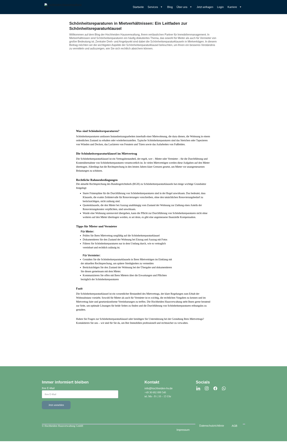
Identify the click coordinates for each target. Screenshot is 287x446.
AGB (234, 425)
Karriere (232, 7)
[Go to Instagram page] (207, 388)
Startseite (138, 7)
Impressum (183, 429)
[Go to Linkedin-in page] (198, 388)
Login (220, 7)
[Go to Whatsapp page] (224, 388)
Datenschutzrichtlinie (211, 425)
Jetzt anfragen (205, 7)
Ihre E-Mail (48, 388)
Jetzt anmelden (56, 405)
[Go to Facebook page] (215, 388)
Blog (170, 7)
